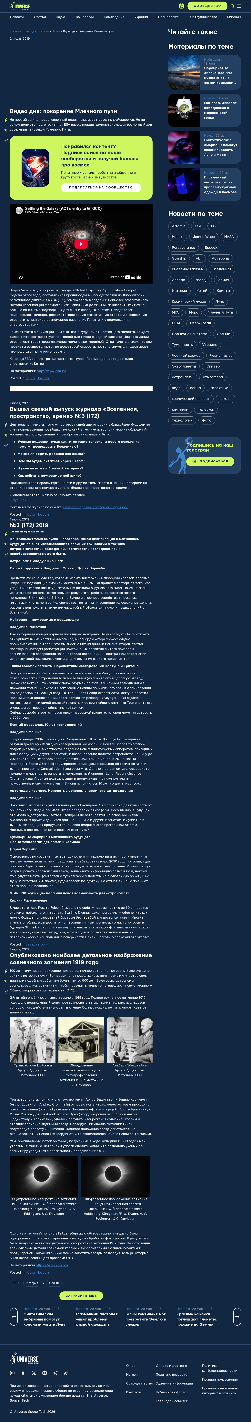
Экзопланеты (184, 366)
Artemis (178, 226)
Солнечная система (189, 334)
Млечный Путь (220, 312)
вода (176, 388)
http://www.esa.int (51, 371)
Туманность (182, 345)
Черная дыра (221, 356)
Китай (201, 291)
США (176, 323)
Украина (141, 17)
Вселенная (222, 269)
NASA (229, 237)
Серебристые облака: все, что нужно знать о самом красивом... (220, 75)
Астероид (220, 258)
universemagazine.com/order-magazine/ (95, 507)
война (195, 388)
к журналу (18, 500)
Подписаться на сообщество (101, 187)
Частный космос (186, 356)
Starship (179, 258)
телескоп (206, 410)
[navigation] (232, 6)
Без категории (37, 944)
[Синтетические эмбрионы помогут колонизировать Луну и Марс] (184, 147)
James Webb (204, 237)
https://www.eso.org (52, 1265)
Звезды (201, 280)
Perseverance (183, 248)
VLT (199, 258)
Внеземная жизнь (187, 269)
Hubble (177, 237)
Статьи (40, 17)
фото (206, 420)
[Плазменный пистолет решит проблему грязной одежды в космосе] (184, 184)
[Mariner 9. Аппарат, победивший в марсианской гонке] (184, 110)
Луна (220, 302)
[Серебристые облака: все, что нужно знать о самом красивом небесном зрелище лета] (184, 72)
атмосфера (213, 377)
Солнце (54, 1283)
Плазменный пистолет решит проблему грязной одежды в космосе (220, 185)
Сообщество (207, 6)
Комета (223, 291)
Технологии (84, 17)
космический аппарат (191, 399)
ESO (214, 226)
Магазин (234, 17)
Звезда (178, 280)
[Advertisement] (81, 78)
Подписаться (214, 461)
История (32, 1283)
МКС (175, 312)
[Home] (20, 6)
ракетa (225, 399)
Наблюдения (114, 17)
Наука (60, 17)
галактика (219, 388)
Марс (193, 312)
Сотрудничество (203, 17)
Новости (17, 17)
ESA (198, 226)
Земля (223, 280)
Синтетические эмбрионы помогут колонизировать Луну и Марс (220, 147)
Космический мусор (189, 302)
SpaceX (211, 248)
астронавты (182, 377)
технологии (182, 420)
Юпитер (213, 366)
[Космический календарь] (181, 6)
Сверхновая (200, 323)
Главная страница (22, 31)
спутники (180, 410)
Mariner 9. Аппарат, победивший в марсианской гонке (220, 110)
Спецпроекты (169, 17)
